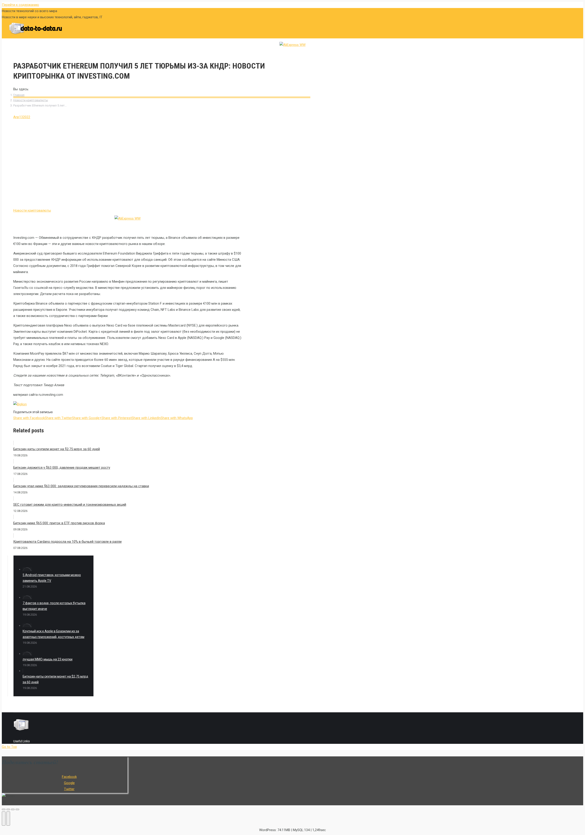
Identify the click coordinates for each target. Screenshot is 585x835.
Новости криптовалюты (30, 100)
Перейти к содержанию (20, 5)
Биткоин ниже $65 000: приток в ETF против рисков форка (59, 523)
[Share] (8, 809)
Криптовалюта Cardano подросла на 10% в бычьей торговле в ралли (67, 542)
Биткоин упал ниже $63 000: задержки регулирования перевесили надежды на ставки (81, 486)
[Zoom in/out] (17, 809)
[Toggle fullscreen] (13, 809)
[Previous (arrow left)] (3, 818)
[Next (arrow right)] (8, 818)
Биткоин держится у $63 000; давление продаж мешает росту (61, 467)
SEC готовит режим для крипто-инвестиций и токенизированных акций (69, 505)
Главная (18, 95)
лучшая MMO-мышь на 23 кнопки (47, 659)
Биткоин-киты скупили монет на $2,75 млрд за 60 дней (56, 449)
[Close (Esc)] (3, 809)
